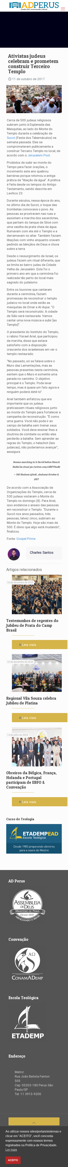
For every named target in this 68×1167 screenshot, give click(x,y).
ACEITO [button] (13, 1160)
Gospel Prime (26, 539)
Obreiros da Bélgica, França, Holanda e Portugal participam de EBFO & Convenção (31, 780)
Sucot (11, 138)
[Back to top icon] (34, 1121)
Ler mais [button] (11, 1149)
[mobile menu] (63, 9)
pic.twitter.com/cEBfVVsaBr (45, 466)
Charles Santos (41, 553)
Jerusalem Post (39, 155)
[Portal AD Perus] (34, 5)
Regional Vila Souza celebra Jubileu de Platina (31, 700)
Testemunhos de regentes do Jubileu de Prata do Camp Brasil (32, 625)
